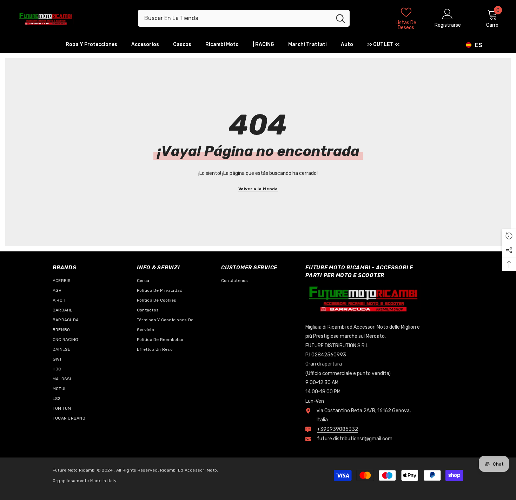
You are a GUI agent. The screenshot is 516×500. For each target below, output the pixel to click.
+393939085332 (337, 429)
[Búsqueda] (244, 18)
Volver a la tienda (258, 188)
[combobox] (234, 18)
